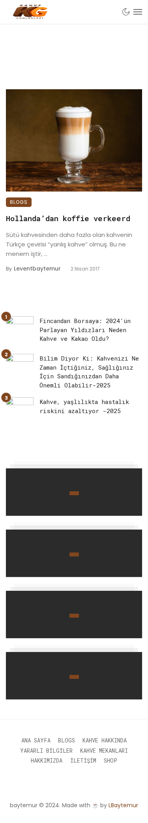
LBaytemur (123, 805)
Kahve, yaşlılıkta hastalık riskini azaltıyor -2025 (84, 406)
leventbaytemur (37, 268)
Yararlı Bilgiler (46, 750)
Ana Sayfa (36, 740)
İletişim (83, 760)
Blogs (19, 202)
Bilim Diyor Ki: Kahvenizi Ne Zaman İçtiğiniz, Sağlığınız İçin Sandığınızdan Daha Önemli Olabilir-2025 (89, 371)
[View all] (74, 492)
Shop (110, 760)
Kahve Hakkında (104, 740)
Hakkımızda (46, 760)
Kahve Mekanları (104, 750)
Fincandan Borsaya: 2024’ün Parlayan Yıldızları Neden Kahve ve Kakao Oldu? (85, 329)
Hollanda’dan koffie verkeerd (68, 218)
